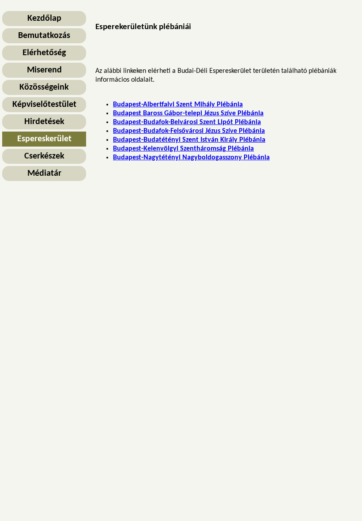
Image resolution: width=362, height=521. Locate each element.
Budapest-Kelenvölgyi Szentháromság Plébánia (183, 148)
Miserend (44, 70)
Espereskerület (44, 139)
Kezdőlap (44, 18)
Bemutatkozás (44, 35)
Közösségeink (44, 87)
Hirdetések (44, 121)
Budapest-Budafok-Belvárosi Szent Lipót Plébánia (187, 122)
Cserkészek (44, 156)
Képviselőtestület (44, 104)
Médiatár (44, 173)
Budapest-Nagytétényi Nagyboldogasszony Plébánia (191, 157)
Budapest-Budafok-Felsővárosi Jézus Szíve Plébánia (189, 131)
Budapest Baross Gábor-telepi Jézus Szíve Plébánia (188, 113)
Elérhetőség (44, 53)
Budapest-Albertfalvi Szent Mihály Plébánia (178, 104)
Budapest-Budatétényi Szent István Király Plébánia (189, 139)
